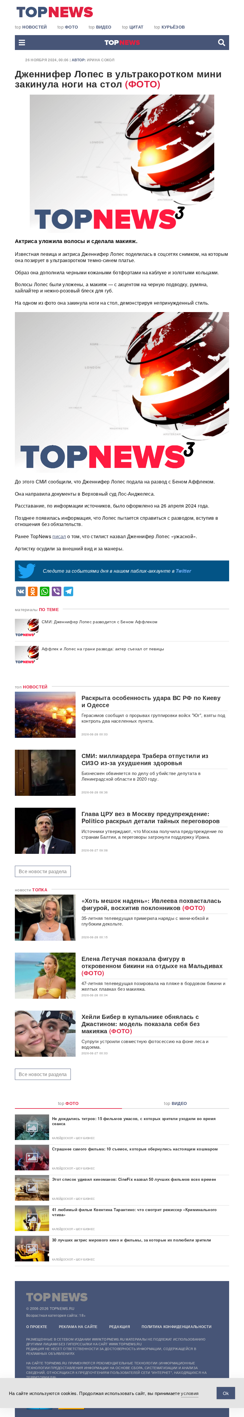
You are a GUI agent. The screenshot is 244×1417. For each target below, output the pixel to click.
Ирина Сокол (100, 59)
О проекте (36, 1326)
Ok (226, 1393)
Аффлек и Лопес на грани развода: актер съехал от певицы (103, 649)
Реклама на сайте (78, 1326)
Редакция (119, 1326)
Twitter (183, 570)
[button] (22, 42)
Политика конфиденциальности (177, 1326)
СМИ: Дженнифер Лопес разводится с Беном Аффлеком (99, 621)
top (31, 27)
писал (59, 536)
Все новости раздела (43, 871)
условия (189, 1393)
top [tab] (68, 1103)
